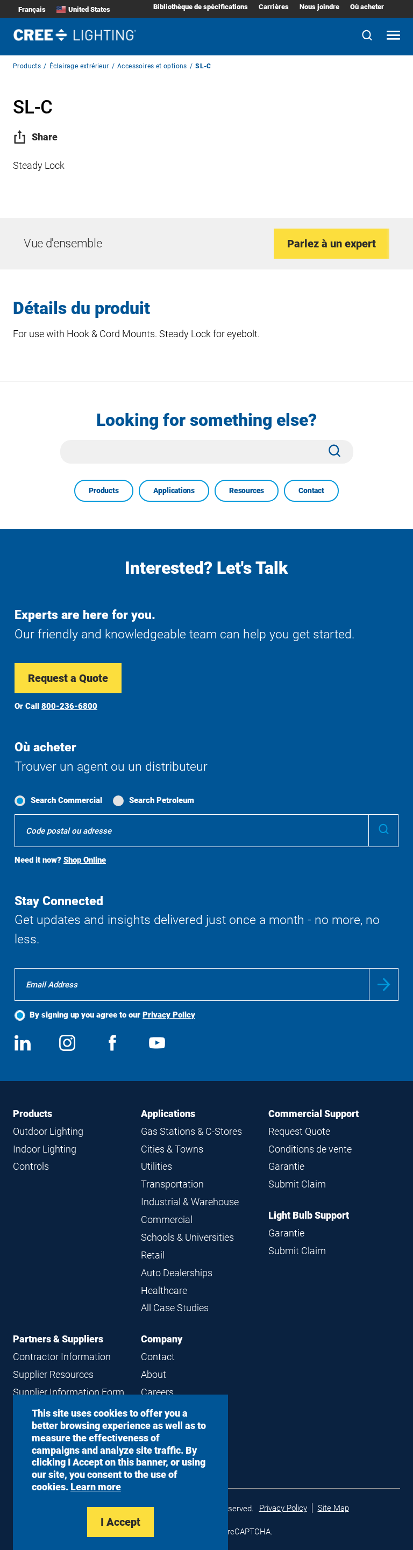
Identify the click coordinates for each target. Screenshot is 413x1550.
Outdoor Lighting (48, 1131)
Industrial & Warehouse (190, 1201)
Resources (246, 490)
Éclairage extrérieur (79, 66)
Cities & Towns (172, 1149)
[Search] (367, 36)
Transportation (172, 1184)
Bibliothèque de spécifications (200, 7)
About (153, 1374)
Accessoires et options (152, 66)
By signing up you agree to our (112, 1015)
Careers (157, 1392)
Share (45, 137)
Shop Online (84, 860)
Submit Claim (297, 1184)
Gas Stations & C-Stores (191, 1131)
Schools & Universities (187, 1237)
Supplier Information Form (68, 1392)
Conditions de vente (310, 1149)
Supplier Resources (53, 1374)
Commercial (167, 1219)
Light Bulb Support (308, 1215)
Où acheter (367, 7)
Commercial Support (313, 1113)
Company (161, 1339)
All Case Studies (175, 1307)
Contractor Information (62, 1356)
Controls (31, 1166)
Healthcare (164, 1290)
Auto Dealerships (176, 1272)
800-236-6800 (69, 706)
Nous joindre (319, 7)
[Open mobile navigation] (393, 36)
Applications (174, 490)
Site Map (333, 1508)
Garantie (286, 1166)
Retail (153, 1255)
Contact (311, 490)
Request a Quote (68, 678)
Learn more (95, 1486)
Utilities (156, 1166)
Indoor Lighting (44, 1149)
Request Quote (299, 1131)
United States (89, 9)
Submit (383, 984)
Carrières (274, 7)
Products (27, 66)
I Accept (120, 1522)
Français (32, 9)
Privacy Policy (169, 1015)
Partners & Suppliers (58, 1339)
